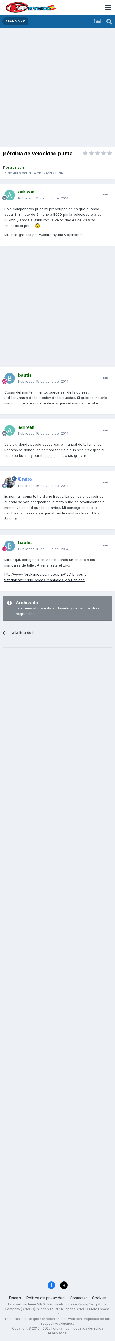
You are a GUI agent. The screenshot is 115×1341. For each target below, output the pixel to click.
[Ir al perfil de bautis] (9, 378)
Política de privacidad (45, 1298)
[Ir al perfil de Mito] (9, 482)
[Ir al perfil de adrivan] (9, 195)
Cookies (99, 1298)
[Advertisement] (57, 88)
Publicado (43, 198)
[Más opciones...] (105, 195)
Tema (13, 1298)
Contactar (78, 1298)
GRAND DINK (52, 173)
